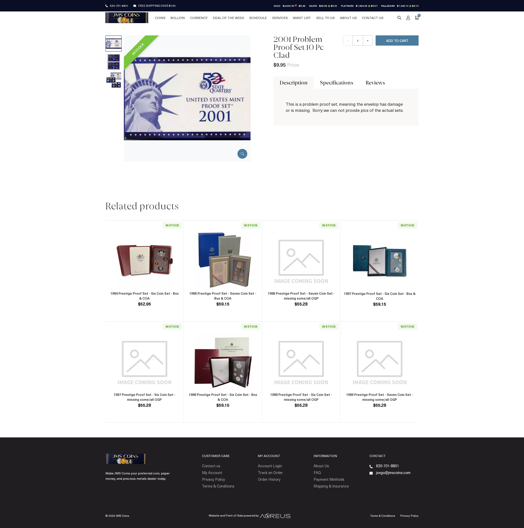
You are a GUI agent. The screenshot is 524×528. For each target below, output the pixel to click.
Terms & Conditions (218, 486)
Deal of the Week (228, 18)
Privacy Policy (213, 479)
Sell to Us (325, 18)
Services (280, 18)
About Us (348, 18)
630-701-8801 (119, 6)
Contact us (211, 465)
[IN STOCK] (187, 98)
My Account (212, 472)
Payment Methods (329, 479)
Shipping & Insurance (331, 486)
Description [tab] (294, 83)
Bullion (178, 18)
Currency (199, 18)
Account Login (270, 465)
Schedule (258, 18)
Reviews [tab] (375, 83)
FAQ (317, 472)
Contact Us (372, 18)
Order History (269, 479)
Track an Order (270, 472)
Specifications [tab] (336, 83)
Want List (302, 18)
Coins (160, 18)
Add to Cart (397, 40)
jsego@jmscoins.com (393, 472)
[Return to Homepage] (126, 17)
